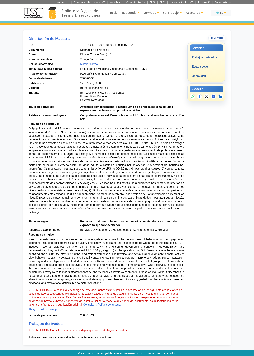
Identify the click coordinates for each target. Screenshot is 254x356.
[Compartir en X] (206, 96)
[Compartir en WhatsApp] (192, 96)
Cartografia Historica (135, 2)
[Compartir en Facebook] (199, 96)
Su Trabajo (171, 13)
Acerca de (193, 13)
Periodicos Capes (223, 2)
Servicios (149, 13)
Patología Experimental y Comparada (103, 73)
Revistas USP (204, 2)
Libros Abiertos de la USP (181, 2)
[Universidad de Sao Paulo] (33, 13)
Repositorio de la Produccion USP (89, 2)
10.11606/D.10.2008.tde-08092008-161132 (106, 45)
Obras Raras (115, 2)
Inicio (114, 13)
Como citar (199, 75)
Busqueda (129, 13)
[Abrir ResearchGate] (213, 96)
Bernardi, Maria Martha (94, 87)
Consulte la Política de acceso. (102, 304)
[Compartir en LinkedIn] (220, 96)
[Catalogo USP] (108, 54)
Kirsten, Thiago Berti (92, 54)
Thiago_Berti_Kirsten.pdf (44, 309)
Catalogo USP (63, 2)
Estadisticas (200, 66)
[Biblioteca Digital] (52, 12)
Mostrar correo (89, 64)
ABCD (152, 2)
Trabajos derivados (204, 57)
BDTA (162, 2)
